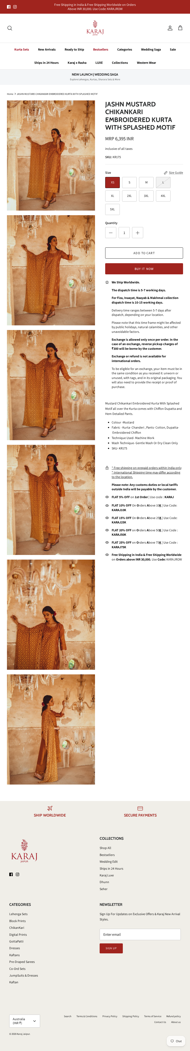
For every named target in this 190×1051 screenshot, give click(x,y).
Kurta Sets (21, 45)
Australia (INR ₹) (19, 1017)
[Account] (169, 24)
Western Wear (146, 59)
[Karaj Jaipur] (95, 24)
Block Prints (17, 917)
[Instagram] (15, 4)
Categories (124, 45)
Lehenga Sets (18, 910)
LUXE (99, 59)
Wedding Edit (109, 858)
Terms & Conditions (86, 1012)
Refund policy (173, 1012)
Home (10, 89)
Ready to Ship (74, 45)
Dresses (14, 944)
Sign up (111, 944)
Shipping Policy (130, 1012)
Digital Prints (18, 931)
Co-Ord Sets (17, 965)
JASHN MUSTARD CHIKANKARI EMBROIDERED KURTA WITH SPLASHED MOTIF (57, 89)
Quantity (111, 219)
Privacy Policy (109, 1012)
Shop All (105, 844)
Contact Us (160, 1018)
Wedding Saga (151, 45)
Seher (104, 885)
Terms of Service (152, 1012)
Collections (120, 59)
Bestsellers (100, 45)
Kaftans (14, 951)
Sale (173, 45)
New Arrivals (47, 45)
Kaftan (13, 978)
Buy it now (144, 265)
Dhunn (104, 878)
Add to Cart (144, 249)
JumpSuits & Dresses (23, 971)
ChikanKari (16, 924)
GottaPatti (16, 937)
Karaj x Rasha (77, 59)
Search (67, 1012)
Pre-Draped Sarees (22, 958)
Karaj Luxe (107, 871)
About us (176, 1018)
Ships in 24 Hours (46, 59)
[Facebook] (8, 4)
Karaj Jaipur (23, 1030)
